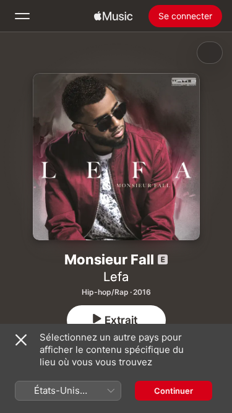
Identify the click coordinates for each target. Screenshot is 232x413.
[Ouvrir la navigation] (22, 16)
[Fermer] (21, 340)
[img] (113, 16)
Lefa (116, 276)
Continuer (173, 391)
